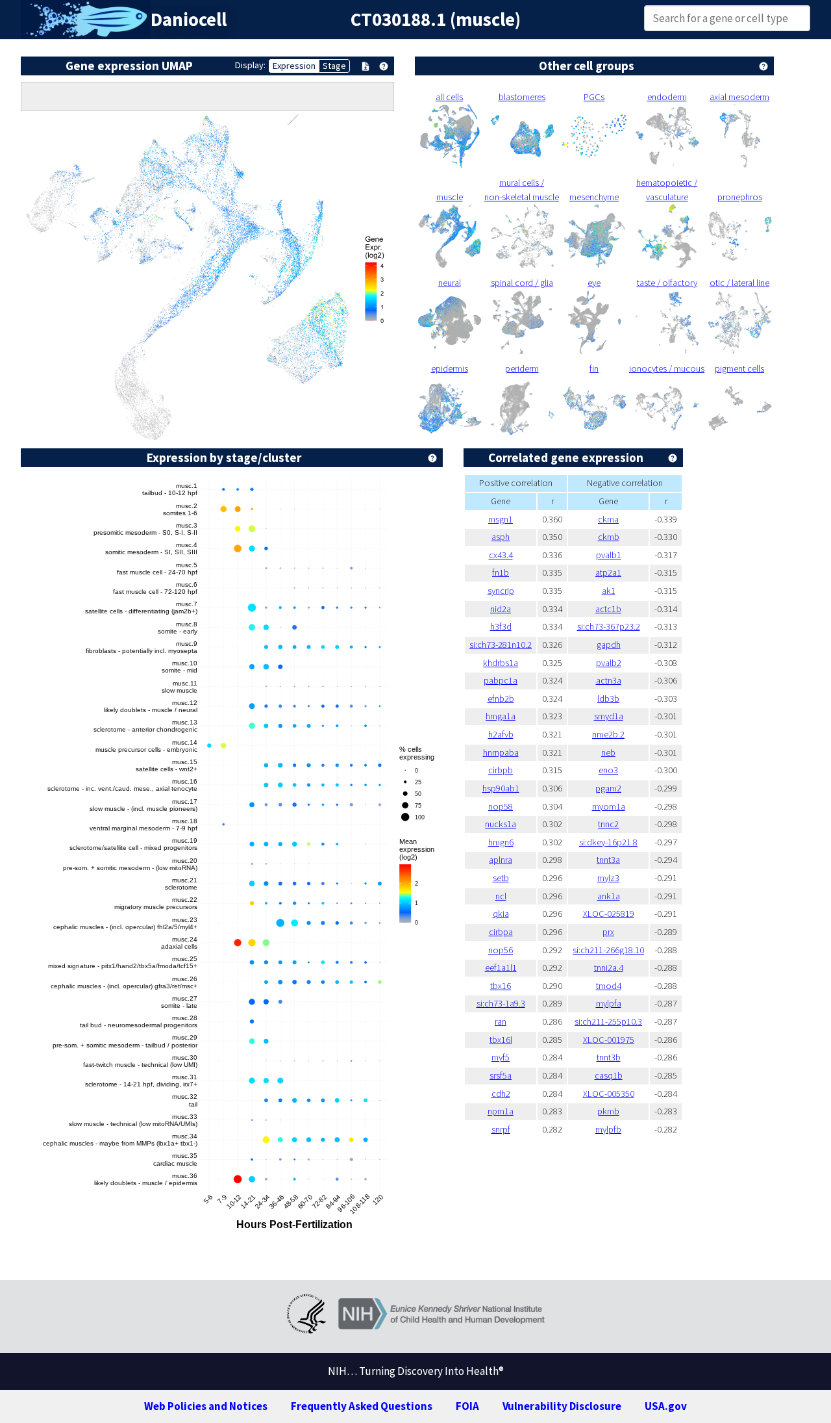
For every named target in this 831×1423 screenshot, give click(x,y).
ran (500, 1021)
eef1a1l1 (501, 967)
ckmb (608, 537)
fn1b (500, 572)
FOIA (467, 1406)
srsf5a (501, 1075)
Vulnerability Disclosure (561, 1406)
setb (501, 878)
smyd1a (608, 716)
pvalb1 (608, 555)
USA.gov (666, 1406)
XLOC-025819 (608, 913)
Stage (334, 65)
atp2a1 (608, 572)
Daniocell (189, 19)
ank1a (608, 896)
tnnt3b (609, 1057)
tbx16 (500, 986)
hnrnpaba (501, 752)
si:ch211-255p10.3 (608, 1021)
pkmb (608, 1111)
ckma (608, 519)
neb (608, 752)
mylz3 (608, 878)
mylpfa (608, 1003)
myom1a (608, 806)
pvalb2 (608, 663)
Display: (250, 65)
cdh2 (500, 1093)
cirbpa (501, 932)
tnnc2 (608, 824)
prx (608, 932)
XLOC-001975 (608, 1039)
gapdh (609, 644)
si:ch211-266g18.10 (608, 950)
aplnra (500, 859)
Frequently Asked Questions (361, 1406)
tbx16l (501, 1039)
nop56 (500, 950)
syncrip (501, 590)
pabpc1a (500, 680)
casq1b (609, 1075)
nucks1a (500, 824)
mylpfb (608, 1129)
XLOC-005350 (608, 1093)
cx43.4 (501, 555)
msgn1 (500, 519)
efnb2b (501, 698)
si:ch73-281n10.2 (500, 644)
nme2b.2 (608, 734)
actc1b (608, 609)
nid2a (500, 609)
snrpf (500, 1129)
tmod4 (608, 986)
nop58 (500, 806)
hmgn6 (501, 842)
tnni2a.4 (608, 967)
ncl (500, 896)
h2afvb (501, 734)
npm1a (501, 1111)
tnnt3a (608, 859)
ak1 (608, 590)
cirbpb (500, 770)
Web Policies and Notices (205, 1406)
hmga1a (500, 716)
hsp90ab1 (500, 788)
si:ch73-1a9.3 (501, 1003)
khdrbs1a (500, 663)
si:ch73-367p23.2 (608, 626)
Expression (294, 65)
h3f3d (501, 626)
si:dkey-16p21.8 (608, 842)
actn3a (608, 680)
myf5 (500, 1057)
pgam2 (608, 788)
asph (500, 537)
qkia (501, 913)
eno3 (608, 770)
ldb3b (608, 698)
